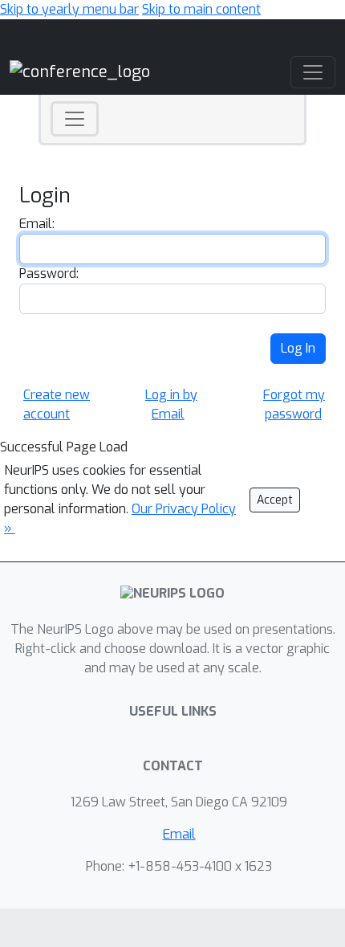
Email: (37, 223)
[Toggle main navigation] (312, 72)
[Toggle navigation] (75, 119)
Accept (275, 500)
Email (179, 834)
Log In (298, 348)
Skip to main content (201, 9)
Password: (49, 273)
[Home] (80, 72)
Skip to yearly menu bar (69, 9)
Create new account (56, 404)
